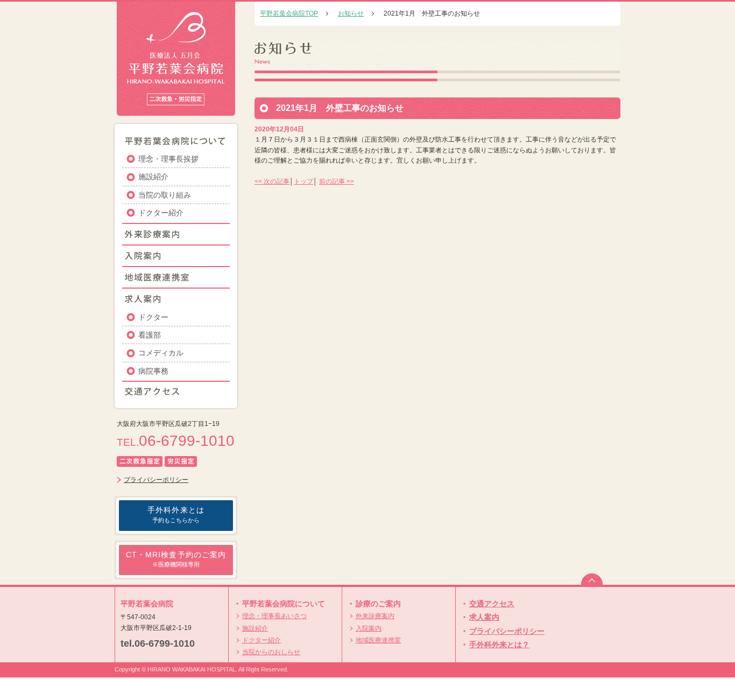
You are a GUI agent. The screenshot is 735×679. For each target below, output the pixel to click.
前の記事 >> (336, 181)
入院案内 (368, 628)
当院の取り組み (164, 195)
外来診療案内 (375, 616)
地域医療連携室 (378, 640)
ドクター (153, 317)
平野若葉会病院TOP (289, 13)
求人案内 (484, 617)
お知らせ (351, 13)
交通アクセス (491, 603)
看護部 (149, 335)
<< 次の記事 (272, 181)
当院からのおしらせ (271, 652)
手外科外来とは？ (499, 644)
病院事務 (153, 371)
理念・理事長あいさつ (274, 616)
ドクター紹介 (160, 212)
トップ (303, 181)
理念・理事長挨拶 (168, 159)
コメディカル (160, 352)
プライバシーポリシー (156, 480)
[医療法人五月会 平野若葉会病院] (176, 110)
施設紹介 (153, 176)
